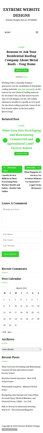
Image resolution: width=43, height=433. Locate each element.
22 (4, 319)
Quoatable (12, 429)
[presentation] (5, 140)
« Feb (4, 332)
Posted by (21, 77)
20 (33, 312)
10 (16, 306)
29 (4, 325)
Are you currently (26, 89)
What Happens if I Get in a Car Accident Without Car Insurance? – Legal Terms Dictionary (32, 180)
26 (27, 319)
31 (16, 325)
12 (27, 306)
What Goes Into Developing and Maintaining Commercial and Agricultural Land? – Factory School (21, 370)
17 (16, 312)
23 (10, 319)
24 (16, 319)
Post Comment (10, 254)
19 (27, 312)
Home (21, 47)
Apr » (10, 332)
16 (10, 312)
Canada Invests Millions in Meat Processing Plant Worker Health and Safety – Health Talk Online (11, 183)
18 (21, 312)
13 (33, 306)
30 (10, 325)
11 (21, 306)
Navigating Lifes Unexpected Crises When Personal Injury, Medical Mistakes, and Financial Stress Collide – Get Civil (20, 398)
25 (21, 319)
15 (4, 312)
